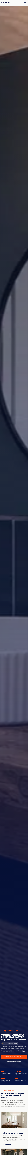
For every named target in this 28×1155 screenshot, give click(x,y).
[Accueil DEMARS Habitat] (5, 3)
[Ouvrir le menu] (25, 2)
